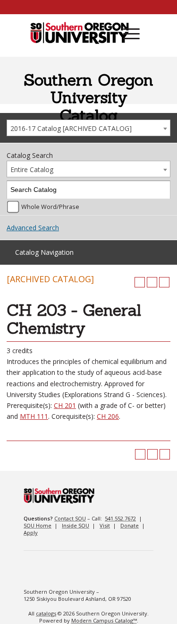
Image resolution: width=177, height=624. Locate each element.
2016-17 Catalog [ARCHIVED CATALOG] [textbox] (71, 128)
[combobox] (88, 128)
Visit (105, 525)
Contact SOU (70, 518)
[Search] (161, 190)
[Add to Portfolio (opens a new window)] (140, 282)
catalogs (46, 613)
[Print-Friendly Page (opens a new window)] (152, 282)
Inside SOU (75, 525)
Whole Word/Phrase (50, 207)
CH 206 (108, 416)
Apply (31, 532)
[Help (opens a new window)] (164, 282)
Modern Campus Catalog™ (104, 620)
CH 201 (65, 405)
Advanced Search (33, 227)
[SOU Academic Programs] (79, 33)
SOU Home (37, 525)
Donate (129, 525)
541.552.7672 (120, 518)
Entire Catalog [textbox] (31, 169)
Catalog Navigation (44, 252)
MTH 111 (34, 416)
